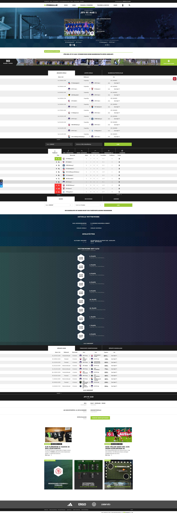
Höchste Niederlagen (115, 348)
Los (118, 144)
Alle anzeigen (88, 343)
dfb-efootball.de (55, 1)
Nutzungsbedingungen (61, 509)
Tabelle (54, 152)
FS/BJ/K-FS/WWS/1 (96, 228)
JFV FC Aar (88, 397)
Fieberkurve (95, 152)
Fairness (122, 152)
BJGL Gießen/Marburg (104, 18)
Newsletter (82, 1)
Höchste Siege (61, 348)
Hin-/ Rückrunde (68, 152)
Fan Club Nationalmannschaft (64, 1)
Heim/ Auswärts (82, 152)
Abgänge (116, 198)
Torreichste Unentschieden (88, 348)
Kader (61, 198)
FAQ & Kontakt (76, 1)
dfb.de (51, 1)
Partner (72, 1)
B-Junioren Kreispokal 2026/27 (100, 223)
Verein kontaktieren (100, 417)
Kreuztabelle (108, 152)
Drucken (118, 194)
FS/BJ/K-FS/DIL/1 (81, 228)
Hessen (91, 10)
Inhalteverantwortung (76, 509)
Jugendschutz (69, 509)
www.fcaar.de (81, 417)
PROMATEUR (46, 1)
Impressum (46, 509)
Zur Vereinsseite (88, 14)
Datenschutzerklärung (53, 509)
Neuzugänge (88, 198)
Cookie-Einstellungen (84, 509)
